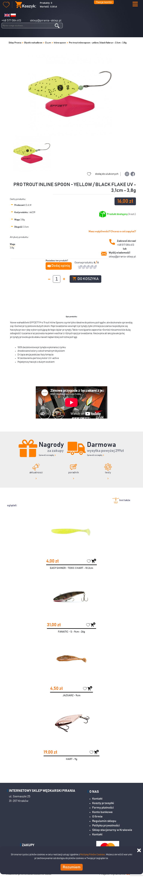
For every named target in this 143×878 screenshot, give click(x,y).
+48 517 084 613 (11, 20)
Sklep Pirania (15, 43)
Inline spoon (60, 43)
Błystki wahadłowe (33, 43)
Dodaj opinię (60, 265)
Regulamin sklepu (104, 821)
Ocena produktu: (84, 262)
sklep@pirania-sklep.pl (45, 20)
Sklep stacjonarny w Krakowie (112, 829)
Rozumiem (71, 867)
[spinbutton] (56, 279)
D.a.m (48, 43)
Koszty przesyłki (103, 803)
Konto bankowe (102, 812)
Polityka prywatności (106, 825)
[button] (135, 4)
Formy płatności (103, 807)
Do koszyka (88, 279)
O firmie (97, 816)
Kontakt (97, 798)
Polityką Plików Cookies (92, 854)
